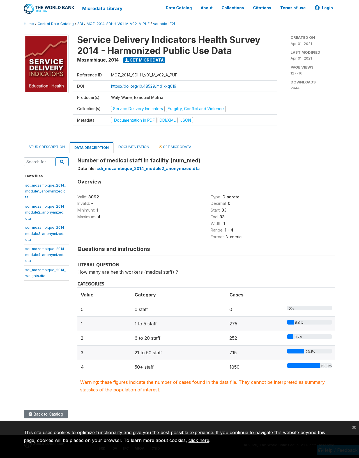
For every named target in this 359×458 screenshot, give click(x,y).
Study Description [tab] (47, 147)
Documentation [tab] (133, 147)
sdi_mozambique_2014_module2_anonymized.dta (45, 212)
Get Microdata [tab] (176, 147)
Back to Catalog (48, 414)
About (207, 8)
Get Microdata (146, 60)
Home (29, 24)
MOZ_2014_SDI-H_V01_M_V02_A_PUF (118, 24)
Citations (262, 8)
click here (198, 440)
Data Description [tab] (91, 148)
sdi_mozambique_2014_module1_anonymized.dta (45, 191)
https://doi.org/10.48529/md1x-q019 (143, 86)
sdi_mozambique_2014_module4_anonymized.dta (45, 254)
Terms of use (293, 8)
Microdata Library (102, 8)
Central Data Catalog (56, 24)
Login (327, 8)
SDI (80, 24)
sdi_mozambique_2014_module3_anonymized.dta (45, 233)
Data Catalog (179, 8)
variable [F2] (164, 24)
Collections (233, 8)
